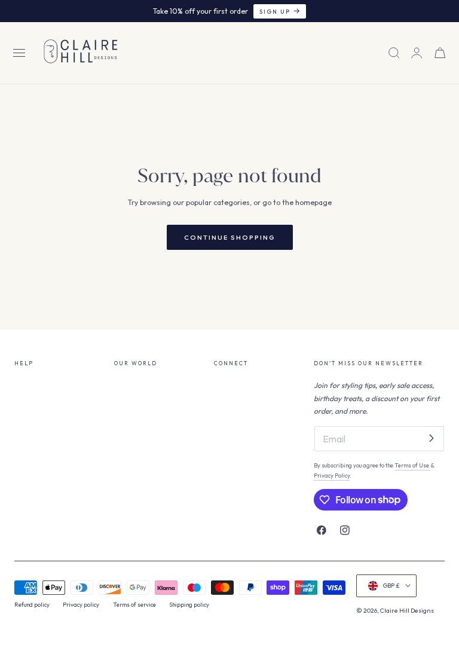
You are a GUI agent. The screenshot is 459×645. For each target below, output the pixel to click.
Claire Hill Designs (407, 611)
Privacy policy (81, 605)
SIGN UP (274, 11)
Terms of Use (412, 465)
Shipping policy (189, 605)
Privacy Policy (332, 475)
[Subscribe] (431, 438)
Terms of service (134, 605)
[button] (19, 53)
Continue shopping (230, 237)
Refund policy (32, 605)
